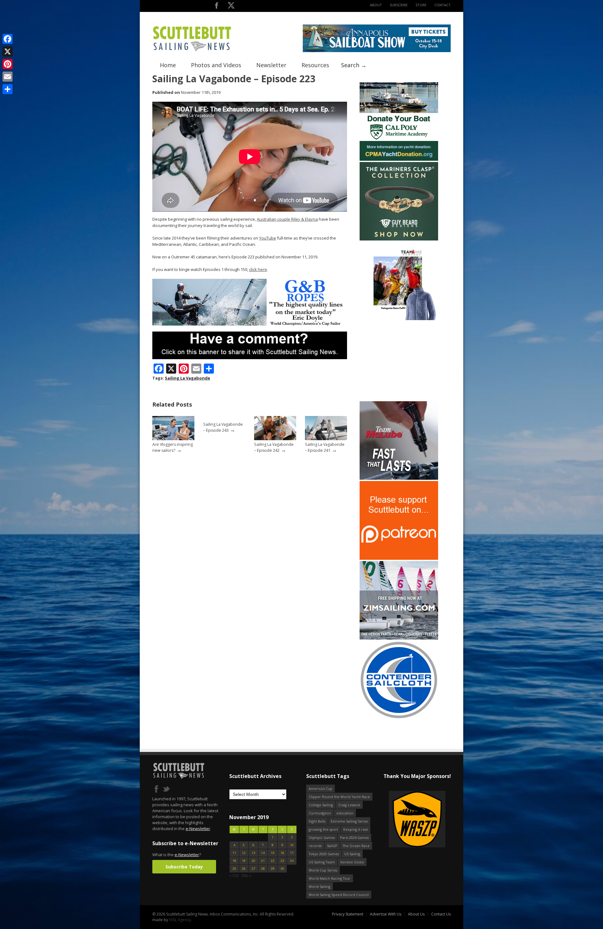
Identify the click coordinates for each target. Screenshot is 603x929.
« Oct (234, 875)
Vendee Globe (352, 862)
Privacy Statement (347, 914)
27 (253, 869)
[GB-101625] (249, 324)
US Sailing (352, 853)
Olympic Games (322, 837)
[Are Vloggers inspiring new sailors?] (173, 438)
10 (292, 845)
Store (421, 5)
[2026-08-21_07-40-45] (377, 50)
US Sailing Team (322, 862)
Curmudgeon (320, 813)
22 (272, 861)
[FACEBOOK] (216, 6)
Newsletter (271, 65)
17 (292, 853)
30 (282, 869)
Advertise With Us (385, 914)
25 (234, 869)
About (376, 5)
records (315, 845)
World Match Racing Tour (329, 878)
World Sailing (319, 886)
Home (168, 65)
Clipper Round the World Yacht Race (339, 796)
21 (263, 861)
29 (272, 869)
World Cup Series (323, 870)
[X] (7, 51)
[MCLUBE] (399, 478)
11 (234, 853)
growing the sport (323, 829)
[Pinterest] (7, 64)
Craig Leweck (349, 804)
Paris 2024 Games (354, 837)
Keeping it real (355, 829)
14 (263, 853)
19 (244, 861)
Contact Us (441, 914)
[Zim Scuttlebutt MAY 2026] (399, 638)
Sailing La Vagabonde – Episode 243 (223, 427)
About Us (416, 914)
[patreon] (399, 558)
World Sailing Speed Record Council (339, 894)
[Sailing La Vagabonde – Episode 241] (326, 438)
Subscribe (399, 5)
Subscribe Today (184, 867)
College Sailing (321, 804)
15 (272, 853)
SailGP (332, 845)
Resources (315, 65)
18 (234, 861)
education (344, 813)
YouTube (267, 238)
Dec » (246, 875)
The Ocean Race (356, 845)
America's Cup (320, 788)
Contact (442, 5)
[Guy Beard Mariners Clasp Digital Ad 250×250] (399, 239)
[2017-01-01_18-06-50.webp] (392, 819)
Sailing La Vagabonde (187, 378)
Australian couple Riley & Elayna (287, 219)
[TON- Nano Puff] (399, 318)
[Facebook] (7, 39)
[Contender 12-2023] (399, 718)
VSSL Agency (180, 919)
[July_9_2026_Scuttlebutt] (399, 159)
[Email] (7, 76)
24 (292, 861)
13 (253, 853)
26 (244, 869)
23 (282, 861)
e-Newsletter (198, 828)
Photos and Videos (216, 65)
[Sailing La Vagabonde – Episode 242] (275, 438)
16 (282, 853)
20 (253, 861)
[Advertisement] (399, 360)
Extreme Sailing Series (349, 821)
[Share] (7, 89)
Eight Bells (317, 821)
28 (263, 869)
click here (258, 269)
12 (244, 853)
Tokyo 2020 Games (324, 853)
